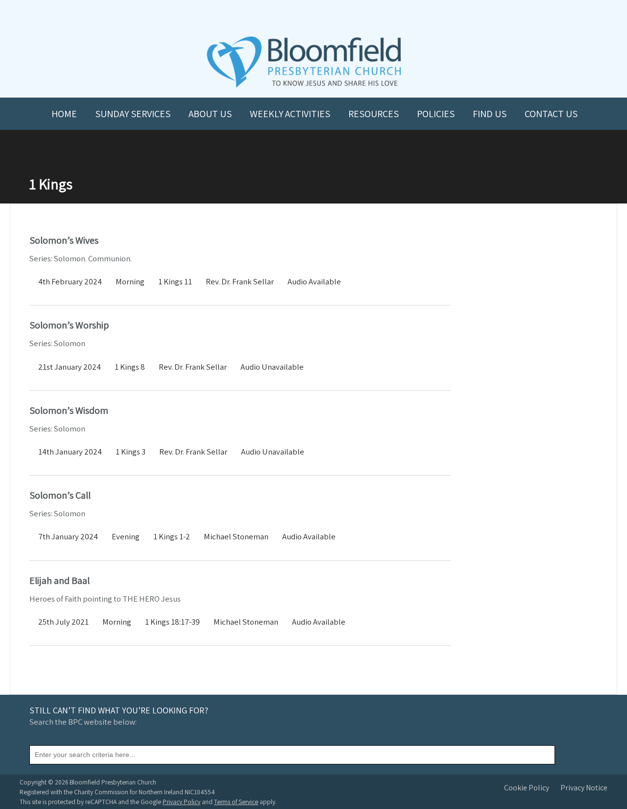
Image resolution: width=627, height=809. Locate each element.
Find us (489, 113)
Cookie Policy (526, 788)
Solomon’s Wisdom (68, 410)
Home (64, 113)
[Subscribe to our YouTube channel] (270, 15)
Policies (436, 113)
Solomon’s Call (60, 495)
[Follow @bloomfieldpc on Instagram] (313, 15)
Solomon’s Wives (63, 240)
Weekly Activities (290, 113)
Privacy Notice (583, 788)
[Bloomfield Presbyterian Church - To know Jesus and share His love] (304, 86)
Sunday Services (132, 113)
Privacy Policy (181, 801)
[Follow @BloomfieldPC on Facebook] (292, 15)
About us (210, 113)
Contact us (551, 113)
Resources (373, 113)
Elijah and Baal (59, 580)
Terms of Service (236, 801)
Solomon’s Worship (69, 325)
